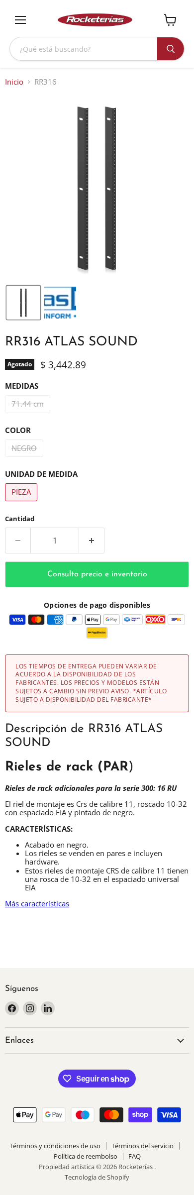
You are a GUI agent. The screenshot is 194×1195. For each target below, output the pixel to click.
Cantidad (19, 519)
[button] (23, 303)
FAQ (134, 1156)
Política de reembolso (85, 1156)
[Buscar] (170, 49)
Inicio (14, 82)
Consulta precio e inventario (97, 574)
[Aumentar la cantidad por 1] (91, 540)
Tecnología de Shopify (97, 1177)
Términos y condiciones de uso (54, 1145)
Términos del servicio (142, 1145)
